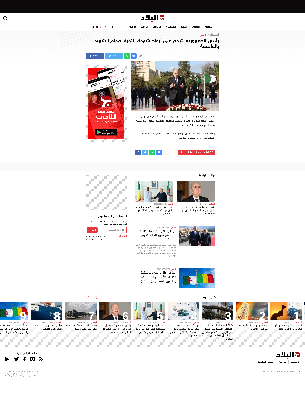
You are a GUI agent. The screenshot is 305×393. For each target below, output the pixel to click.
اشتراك (92, 230)
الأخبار (184, 27)
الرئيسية (209, 27)
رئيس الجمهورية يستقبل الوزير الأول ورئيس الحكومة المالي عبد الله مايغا (198, 210)
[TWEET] (145, 152)
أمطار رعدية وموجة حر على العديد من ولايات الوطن (288, 327)
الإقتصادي (171, 27)
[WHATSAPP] (127, 56)
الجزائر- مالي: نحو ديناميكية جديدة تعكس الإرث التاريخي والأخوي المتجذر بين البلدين (158, 277)
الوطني (196, 27)
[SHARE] (138, 152)
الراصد (144, 27)
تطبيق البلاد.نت (265, 362)
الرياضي (157, 27)
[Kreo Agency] (297, 371)
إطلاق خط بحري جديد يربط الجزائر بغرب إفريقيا (48, 327)
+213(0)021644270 (32, 371)
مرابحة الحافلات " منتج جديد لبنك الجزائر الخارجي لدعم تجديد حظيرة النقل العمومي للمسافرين (184, 330)
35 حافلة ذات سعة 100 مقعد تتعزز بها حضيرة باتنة (81, 327)
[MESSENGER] (134, 56)
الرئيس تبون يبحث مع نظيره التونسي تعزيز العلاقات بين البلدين (158, 235)
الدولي (132, 27)
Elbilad (152, 18)
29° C (95, 27)
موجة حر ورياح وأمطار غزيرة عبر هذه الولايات (253, 327)
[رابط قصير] (140, 56)
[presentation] (95, 297)
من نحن (282, 362)
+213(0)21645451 (15, 371)
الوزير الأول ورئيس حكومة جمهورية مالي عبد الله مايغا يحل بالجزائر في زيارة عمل (154, 210)
